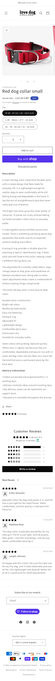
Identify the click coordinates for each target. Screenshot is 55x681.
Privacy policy (45, 665)
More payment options (27, 166)
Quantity (6, 133)
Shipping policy (29, 674)
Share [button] (8, 406)
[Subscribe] (45, 600)
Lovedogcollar (15, 665)
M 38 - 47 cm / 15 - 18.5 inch (20, 113)
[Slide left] (20, 81)
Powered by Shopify (29, 665)
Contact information (28, 670)
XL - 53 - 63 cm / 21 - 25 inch (20, 126)
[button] (6, 13)
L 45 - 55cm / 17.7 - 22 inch (19, 120)
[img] (9, 488)
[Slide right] (34, 81)
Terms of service (45, 670)
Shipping (15, 102)
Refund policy (11, 670)
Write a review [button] (27, 469)
